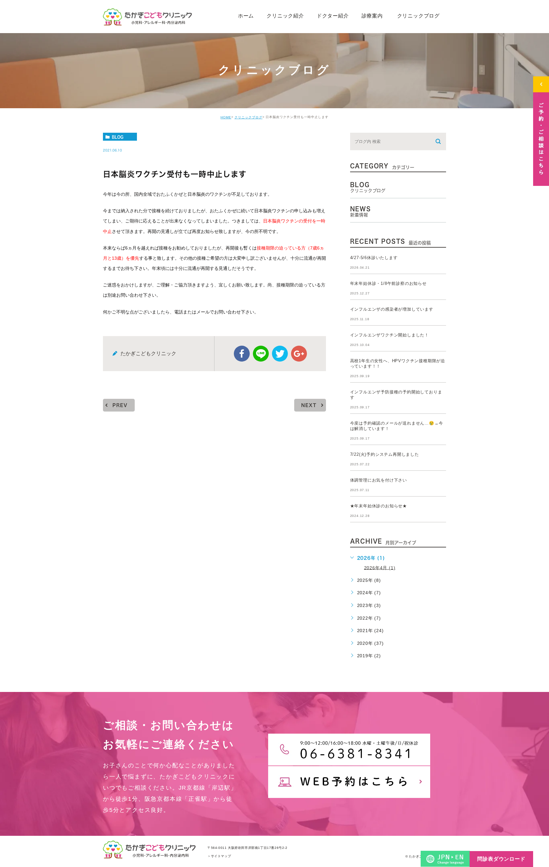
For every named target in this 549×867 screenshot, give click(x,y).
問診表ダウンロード (501, 859)
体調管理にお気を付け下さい (378, 480)
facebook (242, 354)
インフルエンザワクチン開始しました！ (389, 335)
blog (117, 137)
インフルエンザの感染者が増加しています (391, 309)
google (299, 354)
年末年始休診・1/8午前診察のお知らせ (388, 283)
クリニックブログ (248, 117)
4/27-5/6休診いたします (374, 257)
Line (261, 354)
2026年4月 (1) (380, 567)
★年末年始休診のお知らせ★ (378, 506)
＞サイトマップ (219, 856)
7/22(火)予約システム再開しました (384, 454)
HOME (225, 117)
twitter (280, 354)
